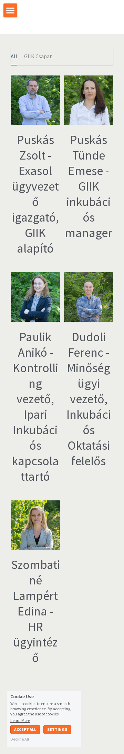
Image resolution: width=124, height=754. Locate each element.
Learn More (20, 720)
